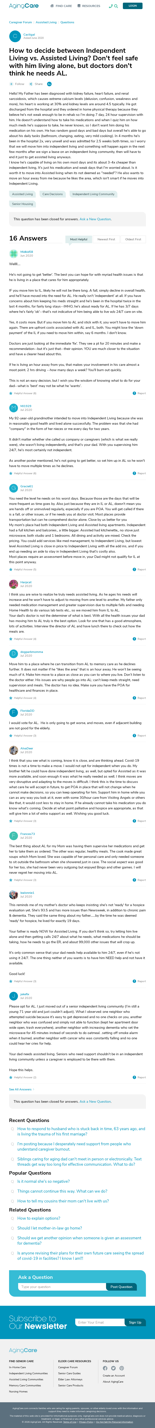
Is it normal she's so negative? (43, 1181)
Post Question (121, 1287)
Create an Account (114, 1375)
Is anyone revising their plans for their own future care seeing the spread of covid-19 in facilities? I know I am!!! (80, 1255)
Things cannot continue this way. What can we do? (62, 1191)
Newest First (106, 239)
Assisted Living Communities (26, 1379)
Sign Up (135, 1322)
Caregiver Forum (68, 1367)
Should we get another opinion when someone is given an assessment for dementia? (79, 1240)
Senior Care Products (70, 1385)
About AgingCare (113, 1382)
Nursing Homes (18, 1391)
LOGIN (133, 6)
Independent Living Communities (28, 1373)
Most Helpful (78, 239)
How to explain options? (38, 1218)
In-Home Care (17, 1367)
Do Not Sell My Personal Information (114, 1421)
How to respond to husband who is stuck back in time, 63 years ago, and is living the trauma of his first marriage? (81, 1131)
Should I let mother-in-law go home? (49, 1228)
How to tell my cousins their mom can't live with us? (63, 1201)
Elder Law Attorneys (70, 1379)
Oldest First (133, 239)
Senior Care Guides (69, 1373)
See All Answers (20, 1090)
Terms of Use (69, 1421)
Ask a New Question (95, 219)
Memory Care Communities (25, 1385)
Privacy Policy (86, 1421)
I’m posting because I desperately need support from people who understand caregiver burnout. (74, 1146)
